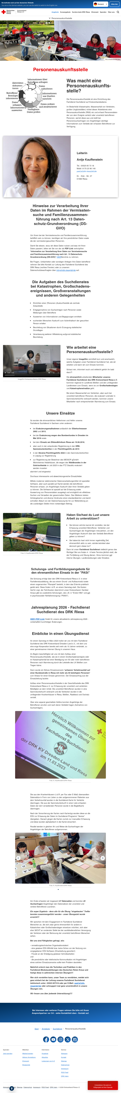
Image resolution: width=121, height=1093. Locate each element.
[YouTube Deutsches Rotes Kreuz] (53, 1039)
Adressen (64, 1053)
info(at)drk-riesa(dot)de (66, 270)
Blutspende (26, 1065)
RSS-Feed (64, 1072)
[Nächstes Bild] (18, 858)
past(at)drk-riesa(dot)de (87, 171)
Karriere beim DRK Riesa (81, 12)
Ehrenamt (94, 12)
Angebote (55, 12)
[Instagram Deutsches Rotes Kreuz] (60, 1039)
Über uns (111, 12)
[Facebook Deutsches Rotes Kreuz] (46, 1039)
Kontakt (63, 1057)
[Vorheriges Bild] (102, 858)
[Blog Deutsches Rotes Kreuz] (75, 1039)
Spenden (103, 12)
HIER (59, 257)
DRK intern (65, 1076)
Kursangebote (65, 12)
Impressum (64, 1069)
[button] (58, 889)
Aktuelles (45, 1057)
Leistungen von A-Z (48, 1061)
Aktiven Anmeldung (29, 1057)
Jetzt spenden (7, 1053)
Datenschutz (65, 1065)
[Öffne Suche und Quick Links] (117, 12)
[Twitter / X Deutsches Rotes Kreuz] (68, 1039)
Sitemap (64, 1061)
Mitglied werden (27, 1053)
